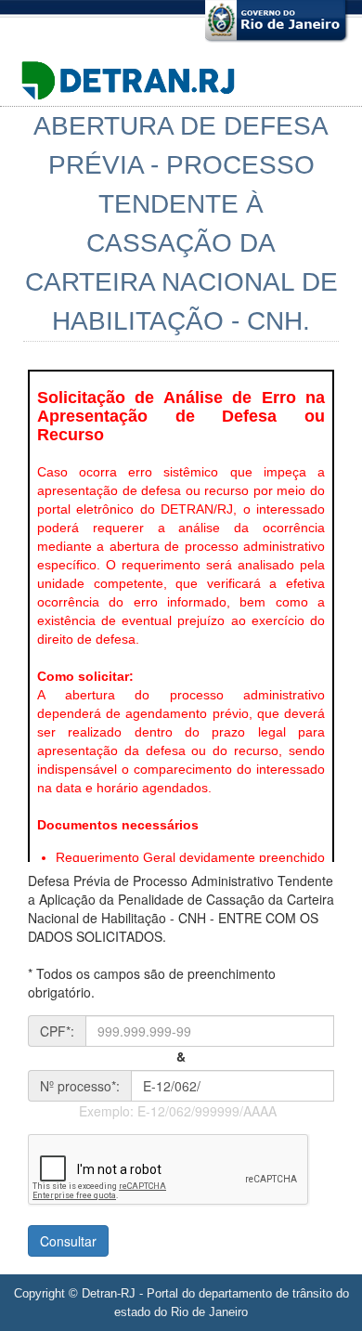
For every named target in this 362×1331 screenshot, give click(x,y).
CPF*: (57, 1031)
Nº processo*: (80, 1086)
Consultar (68, 1241)
